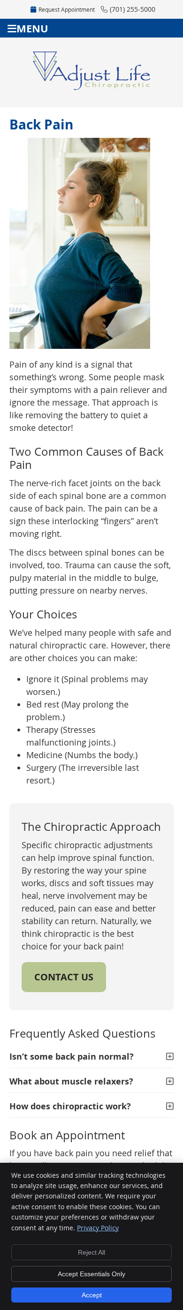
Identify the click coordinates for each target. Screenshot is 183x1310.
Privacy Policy (98, 1227)
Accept (92, 1295)
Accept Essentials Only (91, 1274)
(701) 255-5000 (132, 9)
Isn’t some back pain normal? (71, 1056)
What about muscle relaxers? (71, 1081)
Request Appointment (66, 9)
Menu (32, 28)
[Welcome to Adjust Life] (91, 86)
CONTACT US (63, 977)
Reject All (91, 1252)
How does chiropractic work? (70, 1106)
